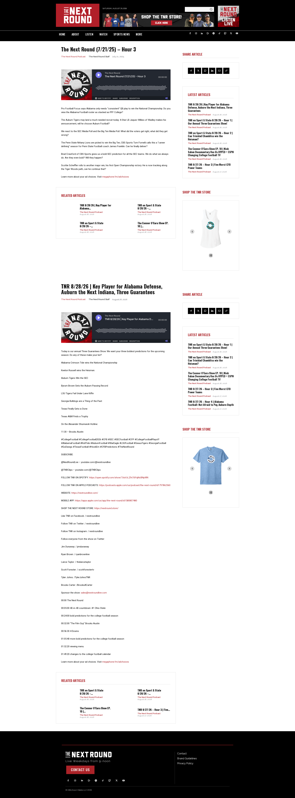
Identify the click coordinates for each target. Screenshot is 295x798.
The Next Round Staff (99, 57)
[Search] (211, 9)
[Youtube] (237, 33)
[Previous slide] (192, 231)
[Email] (219, 71)
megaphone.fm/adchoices (115, 176)
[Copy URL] (226, 71)
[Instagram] (196, 33)
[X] (231, 33)
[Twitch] (225, 33)
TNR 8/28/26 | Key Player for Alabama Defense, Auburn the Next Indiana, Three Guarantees (210, 107)
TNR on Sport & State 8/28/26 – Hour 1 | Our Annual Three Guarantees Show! (210, 121)
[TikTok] (219, 33)
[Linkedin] (202, 33)
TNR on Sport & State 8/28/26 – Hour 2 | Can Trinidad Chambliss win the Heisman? (210, 136)
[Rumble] (208, 33)
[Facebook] (190, 33)
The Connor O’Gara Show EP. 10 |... (153, 224)
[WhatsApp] (205, 71)
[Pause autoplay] (211, 255)
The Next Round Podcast (73, 57)
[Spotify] (213, 33)
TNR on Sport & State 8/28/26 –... (149, 206)
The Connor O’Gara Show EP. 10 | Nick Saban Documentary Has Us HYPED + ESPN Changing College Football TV (211, 152)
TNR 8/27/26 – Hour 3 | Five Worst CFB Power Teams (209, 166)
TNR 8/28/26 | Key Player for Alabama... (95, 206)
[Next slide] (229, 231)
